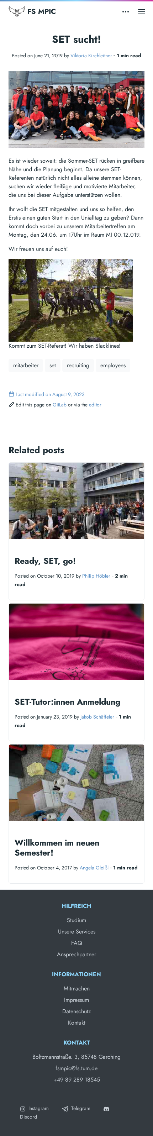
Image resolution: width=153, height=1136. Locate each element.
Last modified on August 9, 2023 (50, 394)
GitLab (60, 404)
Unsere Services (76, 931)
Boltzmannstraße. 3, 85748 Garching (76, 1057)
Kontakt (76, 1023)
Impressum (76, 1000)
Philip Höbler (96, 575)
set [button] (52, 365)
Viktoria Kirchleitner (91, 55)
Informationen (76, 974)
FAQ (76, 943)
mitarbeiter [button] (25, 365)
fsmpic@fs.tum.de (76, 1068)
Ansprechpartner (76, 954)
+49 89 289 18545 (76, 1079)
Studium (76, 920)
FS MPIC (40, 11)
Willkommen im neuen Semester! (57, 848)
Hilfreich (76, 906)
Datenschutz (76, 1011)
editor (95, 404)
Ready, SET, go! (45, 561)
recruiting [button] (78, 365)
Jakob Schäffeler (97, 716)
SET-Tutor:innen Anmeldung (67, 702)
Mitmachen (77, 988)
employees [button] (113, 365)
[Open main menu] (141, 11)
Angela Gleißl (94, 867)
